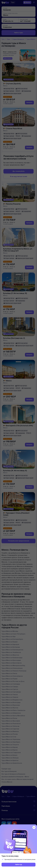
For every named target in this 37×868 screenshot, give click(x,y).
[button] (18, 864)
